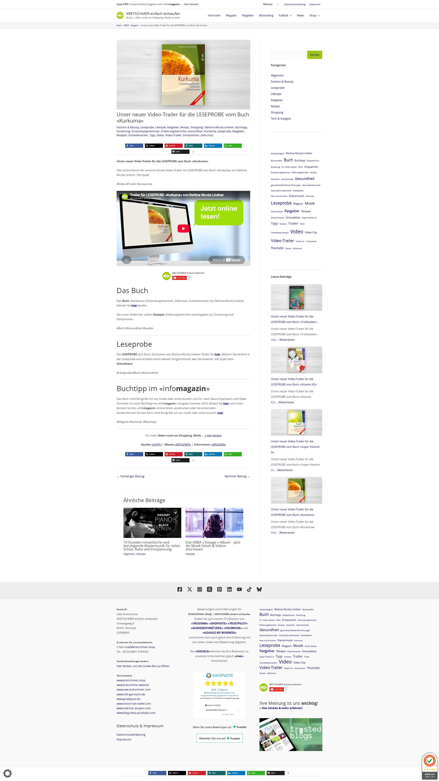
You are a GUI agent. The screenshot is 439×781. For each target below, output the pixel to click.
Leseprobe (147, 127)
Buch (288, 160)
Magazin (231, 15)
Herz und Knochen (279, 196)
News (300, 15)
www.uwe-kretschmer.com (134, 689)
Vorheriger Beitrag (130, 476)
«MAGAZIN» (218, 444)
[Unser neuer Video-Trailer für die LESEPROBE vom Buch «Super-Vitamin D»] (296, 422)
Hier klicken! (191, 4)
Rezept (184, 127)
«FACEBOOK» (233, 628)
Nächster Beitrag (237, 476)
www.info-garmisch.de (131, 694)
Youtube (277, 248)
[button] (290, 15)
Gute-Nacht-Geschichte (281, 190)
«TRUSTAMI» (199, 623)
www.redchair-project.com (134, 708)
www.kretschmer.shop (131, 680)
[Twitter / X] (190, 589)
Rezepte (122, 135)
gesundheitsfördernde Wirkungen (286, 185)
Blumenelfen (276, 160)
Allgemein (129, 554)
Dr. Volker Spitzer (289, 167)
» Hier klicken (213, 435)
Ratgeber (248, 15)
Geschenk (275, 179)
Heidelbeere (298, 190)
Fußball (283, 15)
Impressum (315, 4)
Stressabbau (293, 217)
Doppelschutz (313, 160)
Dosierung (123, 131)
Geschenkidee (287, 179)
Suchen (314, 55)
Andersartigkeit (277, 153)
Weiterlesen (287, 340)
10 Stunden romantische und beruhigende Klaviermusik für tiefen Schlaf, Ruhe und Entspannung (151, 545)
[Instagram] (200, 589)
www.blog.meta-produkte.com (136, 713)
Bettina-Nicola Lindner (219, 127)
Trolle (302, 224)
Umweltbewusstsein (280, 232)
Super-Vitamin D (309, 218)
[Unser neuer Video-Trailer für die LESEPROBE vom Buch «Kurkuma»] (296, 490)
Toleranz (283, 224)
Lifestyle (160, 127)
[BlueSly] (259, 589)
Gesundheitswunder (311, 185)
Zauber (288, 248)
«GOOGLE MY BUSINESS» (219, 633)
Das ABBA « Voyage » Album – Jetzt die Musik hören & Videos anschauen (213, 545)
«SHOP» (157, 444)
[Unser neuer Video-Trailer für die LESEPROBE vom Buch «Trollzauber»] (296, 297)
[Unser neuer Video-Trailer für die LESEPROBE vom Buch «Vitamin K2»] (296, 360)
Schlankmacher (138, 135)
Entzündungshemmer (146, 131)
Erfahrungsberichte (173, 131)
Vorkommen (191, 135)
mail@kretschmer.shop (140, 647)
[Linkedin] (229, 589)
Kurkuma (210, 131)
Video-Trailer (173, 135)
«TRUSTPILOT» (238, 623)
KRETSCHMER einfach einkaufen (153, 13)
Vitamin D (300, 241)
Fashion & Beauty (128, 127)
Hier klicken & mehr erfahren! (282, 708)
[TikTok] (249, 589)
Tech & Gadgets (281, 118)
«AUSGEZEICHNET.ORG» (207, 628)
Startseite (214, 15)
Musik (310, 203)
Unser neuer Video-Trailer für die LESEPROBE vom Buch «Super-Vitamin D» (295, 446)
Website (267, 4)
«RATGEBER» (183, 444)
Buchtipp (241, 127)
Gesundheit (195, 131)
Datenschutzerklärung (294, 4)
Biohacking (266, 15)
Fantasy (313, 172)
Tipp (152, 135)
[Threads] (209, 589)
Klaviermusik (296, 196)
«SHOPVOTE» (218, 623)
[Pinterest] (219, 589)
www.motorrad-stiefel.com (134, 703)
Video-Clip (311, 232)
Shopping (197, 127)
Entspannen (311, 166)
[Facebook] (180, 589)
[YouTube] (239, 589)
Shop (313, 15)
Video (160, 135)
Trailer (293, 223)
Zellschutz (206, 135)
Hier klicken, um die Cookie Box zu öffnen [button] (143, 666)
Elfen (300, 167)
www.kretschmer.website (133, 685)
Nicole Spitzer (277, 211)
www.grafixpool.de (128, 699)
